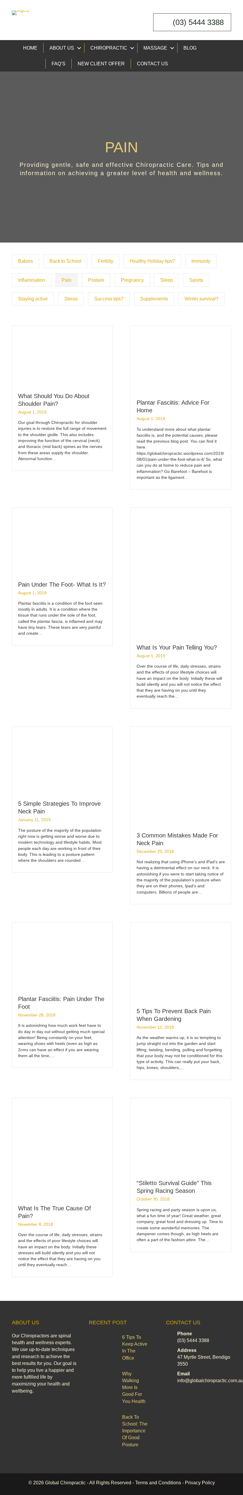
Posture (96, 280)
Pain (66, 280)
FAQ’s (58, 63)
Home (30, 47)
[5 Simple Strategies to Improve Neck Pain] (62, 760)
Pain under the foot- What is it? (62, 584)
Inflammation (31, 280)
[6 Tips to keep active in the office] (104, 1343)
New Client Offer (101, 63)
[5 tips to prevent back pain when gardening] (181, 961)
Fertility (105, 261)
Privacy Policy (200, 1482)
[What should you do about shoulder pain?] (62, 355)
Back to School (65, 261)
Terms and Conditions (158, 1482)
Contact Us (152, 63)
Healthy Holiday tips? (152, 261)
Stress (71, 298)
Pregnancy (132, 280)
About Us (61, 47)
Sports (196, 280)
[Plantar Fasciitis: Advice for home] (181, 359)
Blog (189, 47)
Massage (155, 47)
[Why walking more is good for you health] (104, 1379)
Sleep (166, 280)
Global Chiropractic (65, 1482)
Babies (25, 261)
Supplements (154, 298)
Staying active (33, 298)
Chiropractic (108, 47)
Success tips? (109, 298)
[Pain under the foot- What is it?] (62, 541)
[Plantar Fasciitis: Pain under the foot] (62, 955)
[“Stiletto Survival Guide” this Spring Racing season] (181, 1135)
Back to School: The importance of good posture (135, 1431)
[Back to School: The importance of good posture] (104, 1423)
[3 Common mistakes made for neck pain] (180, 775)
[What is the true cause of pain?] (62, 1147)
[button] (79, 48)
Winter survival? (201, 298)
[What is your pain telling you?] (181, 572)
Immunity (200, 261)
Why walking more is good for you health (134, 1387)
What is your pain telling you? (177, 647)
